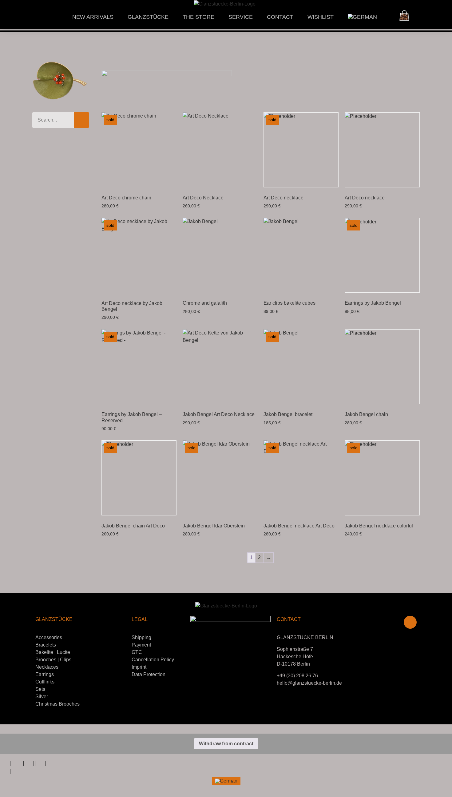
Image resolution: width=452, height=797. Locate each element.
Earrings (44, 674)
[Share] (28, 763)
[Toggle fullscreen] (17, 763)
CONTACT (280, 17)
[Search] (81, 120)
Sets (40, 689)
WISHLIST (320, 17)
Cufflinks (44, 681)
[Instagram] (410, 622)
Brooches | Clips (53, 659)
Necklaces (46, 667)
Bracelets (45, 644)
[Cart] (404, 15)
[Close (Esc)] (40, 763)
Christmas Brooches (57, 704)
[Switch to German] (362, 17)
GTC (137, 652)
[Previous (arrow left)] (5, 771)
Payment (141, 644)
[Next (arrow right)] (17, 771)
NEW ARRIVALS (92, 17)
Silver (41, 696)
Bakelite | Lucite (52, 652)
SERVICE (240, 17)
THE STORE (198, 17)
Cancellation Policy (153, 659)
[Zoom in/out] (5, 763)
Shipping (141, 637)
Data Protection (148, 674)
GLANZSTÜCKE (148, 17)
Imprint (139, 667)
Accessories (48, 637)
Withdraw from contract (226, 743)
